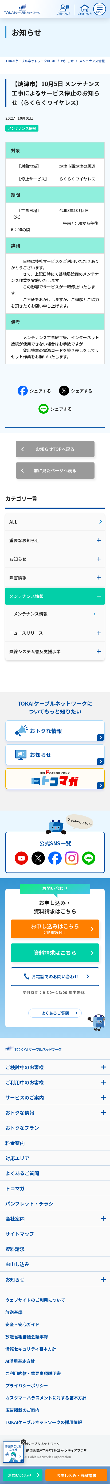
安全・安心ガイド (22, 1324)
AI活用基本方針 (20, 1361)
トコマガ (15, 1188)
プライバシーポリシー (26, 1385)
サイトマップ (19, 1233)
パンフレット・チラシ (29, 1203)
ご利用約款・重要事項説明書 (33, 1373)
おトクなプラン (22, 1127)
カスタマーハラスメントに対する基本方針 (46, 1398)
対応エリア (17, 1157)
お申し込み (17, 1263)
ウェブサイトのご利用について (35, 1300)
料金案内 (15, 1142)
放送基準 (13, 1312)
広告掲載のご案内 (22, 1410)
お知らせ (67, 60)
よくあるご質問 (22, 1173)
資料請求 (15, 1248)
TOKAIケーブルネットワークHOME (30, 60)
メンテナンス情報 (92, 60)
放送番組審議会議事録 (26, 1336)
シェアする (40, 390)
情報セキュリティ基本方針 (30, 1349)
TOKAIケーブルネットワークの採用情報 (43, 1422)
